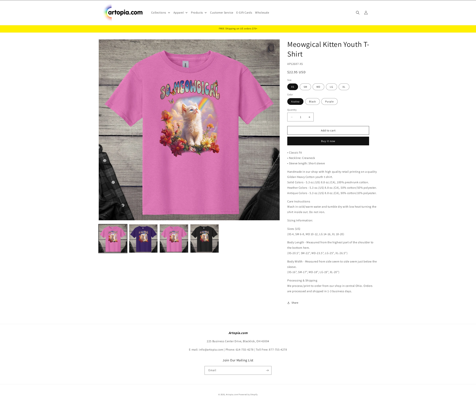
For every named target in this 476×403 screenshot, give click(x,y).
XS (292, 86)
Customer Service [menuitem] (221, 12)
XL (343, 86)
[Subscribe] (267, 370)
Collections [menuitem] (158, 12)
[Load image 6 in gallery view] (204, 238)
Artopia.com (232, 394)
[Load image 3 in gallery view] (143, 238)
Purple (329, 101)
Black (312, 101)
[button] (358, 13)
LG (331, 86)
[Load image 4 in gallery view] (174, 238)
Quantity (292, 109)
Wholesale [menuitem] (262, 12)
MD (318, 86)
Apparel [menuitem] (178, 12)
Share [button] (295, 302)
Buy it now (328, 141)
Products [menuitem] (197, 12)
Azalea (295, 101)
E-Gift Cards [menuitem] (244, 12)
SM (305, 86)
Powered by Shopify (248, 394)
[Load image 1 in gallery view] (113, 238)
